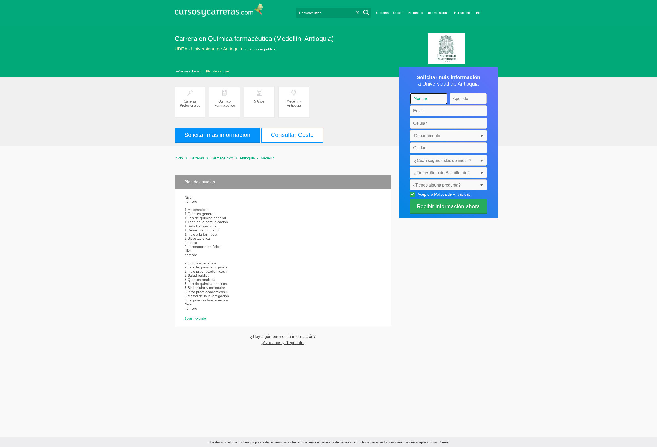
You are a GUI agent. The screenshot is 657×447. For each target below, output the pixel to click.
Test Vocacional (438, 12)
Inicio (179, 158)
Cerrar (444, 442)
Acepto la (444, 194)
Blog (479, 12)
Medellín (268, 158)
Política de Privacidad (452, 194)
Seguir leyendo (195, 318)
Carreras (382, 12)
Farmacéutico (222, 158)
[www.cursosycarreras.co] (219, 11)
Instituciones (462, 12)
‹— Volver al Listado (188, 71)
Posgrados (415, 12)
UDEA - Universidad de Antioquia (208, 48)
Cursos (398, 12)
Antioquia (247, 158)
